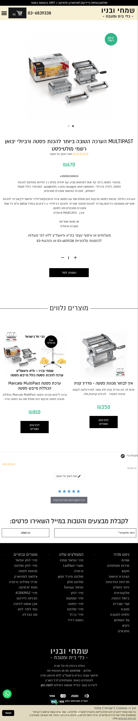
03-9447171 (54, 671)
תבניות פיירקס (27, 598)
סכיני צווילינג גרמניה (23, 582)
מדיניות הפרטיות (127, 718)
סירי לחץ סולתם (25, 566)
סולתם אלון (75, 582)
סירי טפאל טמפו (71, 560)
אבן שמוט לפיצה (25, 604)
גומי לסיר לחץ (27, 609)
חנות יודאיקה (28, 587)
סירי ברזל (76, 614)
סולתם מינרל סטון (70, 576)
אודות (125, 560)
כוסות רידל (75, 620)
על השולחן (121, 620)
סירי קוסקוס (74, 598)
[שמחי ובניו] (119, 13)
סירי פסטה (75, 604)
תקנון (125, 571)
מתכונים (123, 631)
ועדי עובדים (121, 604)
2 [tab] (67, 126)
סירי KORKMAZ (26, 593)
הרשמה (25, 533)
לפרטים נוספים (104, 422)
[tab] (69, 476)
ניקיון (125, 625)
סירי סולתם (75, 609)
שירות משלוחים (118, 566)
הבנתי (8, 713)
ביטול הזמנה (120, 598)
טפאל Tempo (73, 587)
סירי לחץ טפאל (26, 560)
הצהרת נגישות (119, 576)
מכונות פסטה (27, 571)
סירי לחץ (77, 593)
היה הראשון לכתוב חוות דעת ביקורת (69, 500)
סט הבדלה (29, 614)
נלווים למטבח (119, 614)
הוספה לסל (69, 273)
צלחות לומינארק (25, 576)
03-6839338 (72, 671)
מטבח (125, 609)
